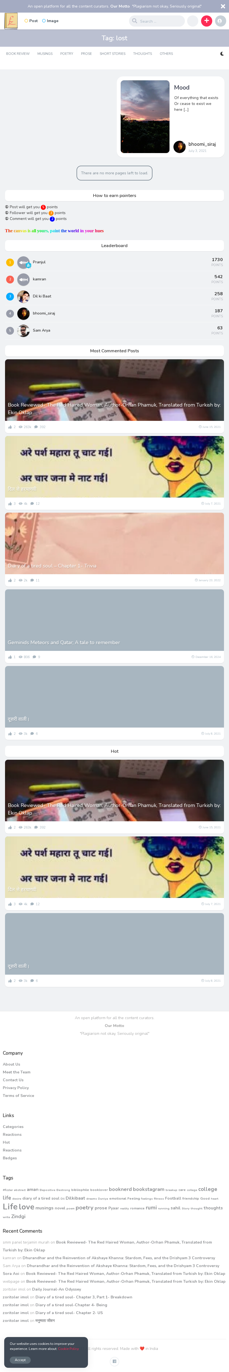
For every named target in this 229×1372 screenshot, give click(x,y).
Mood (182, 87)
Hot (6, 1142)
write (6, 1217)
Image (52, 21)
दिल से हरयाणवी (22, 489)
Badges (10, 1158)
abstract (20, 1190)
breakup (171, 1190)
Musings (45, 53)
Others (166, 53)
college (192, 1190)
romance (137, 1208)
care (182, 1189)
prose (101, 1208)
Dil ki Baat (42, 296)
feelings (147, 1199)
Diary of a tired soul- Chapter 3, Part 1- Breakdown (83, 1297)
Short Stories (112, 53)
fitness (159, 1199)
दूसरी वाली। (19, 719)
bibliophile (80, 1189)
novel (60, 1208)
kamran (39, 279)
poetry (85, 1207)
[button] (206, 21)
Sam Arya (41, 330)
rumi (151, 1207)
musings (44, 1208)
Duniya (103, 1199)
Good (205, 1198)
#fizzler (8, 1190)
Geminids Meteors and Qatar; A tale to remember (64, 642)
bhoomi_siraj (202, 144)
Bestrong (63, 1190)
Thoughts (142, 53)
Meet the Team (16, 1072)
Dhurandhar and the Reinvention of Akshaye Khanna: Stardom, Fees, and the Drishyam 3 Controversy (119, 1258)
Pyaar (113, 1208)
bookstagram (148, 1189)
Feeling (133, 1198)
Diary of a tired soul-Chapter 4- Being (71, 1305)
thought (196, 1208)
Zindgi (18, 1216)
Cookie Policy (68, 1348)
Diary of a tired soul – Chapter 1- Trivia (52, 565)
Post (33, 21)
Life (10, 1206)
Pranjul (39, 262)
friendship (190, 1198)
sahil (176, 1208)
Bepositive (47, 1190)
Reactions (12, 1134)
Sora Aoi (11, 1273)
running (164, 1208)
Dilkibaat (75, 1198)
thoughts (213, 1208)
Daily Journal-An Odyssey (56, 1289)
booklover (99, 1189)
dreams (91, 1199)
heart (214, 1199)
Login (220, 21)
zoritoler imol (16, 1297)
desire (16, 1199)
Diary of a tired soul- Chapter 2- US (69, 1312)
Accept (20, 1359)
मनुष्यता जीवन (45, 1320)
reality (124, 1208)
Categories (13, 1126)
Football (173, 1198)
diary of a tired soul (40, 1198)
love (26, 1207)
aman (33, 1189)
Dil (63, 1199)
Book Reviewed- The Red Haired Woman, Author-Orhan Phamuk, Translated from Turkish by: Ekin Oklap (114, 409)
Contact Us (13, 1080)
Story (186, 1208)
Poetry (66, 53)
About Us (11, 1064)
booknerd (120, 1189)
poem (70, 1208)
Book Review (18, 53)
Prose (86, 53)
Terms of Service (18, 1095)
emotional (117, 1198)
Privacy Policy (16, 1087)
